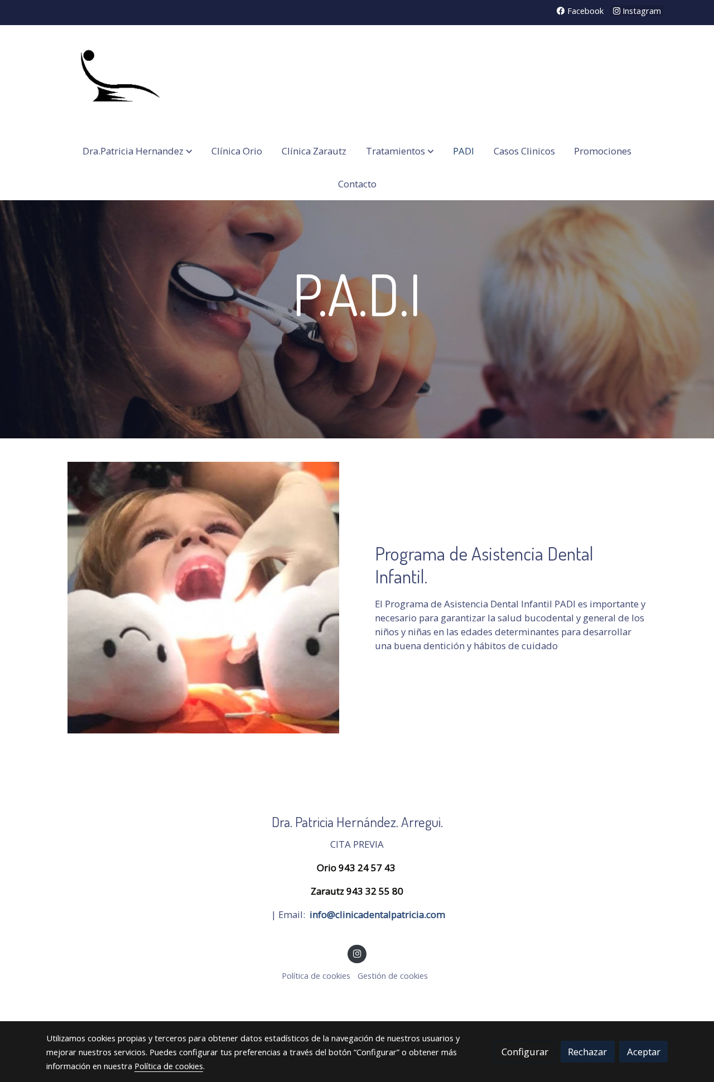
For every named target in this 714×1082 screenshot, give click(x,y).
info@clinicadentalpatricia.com (377, 914)
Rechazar (587, 1051)
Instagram (640, 10)
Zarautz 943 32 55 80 (357, 891)
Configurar (524, 1051)
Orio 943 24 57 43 (357, 867)
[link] (118, 79)
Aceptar (643, 1051)
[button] (137, 150)
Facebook (584, 10)
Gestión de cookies (393, 975)
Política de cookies (316, 975)
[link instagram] (357, 953)
